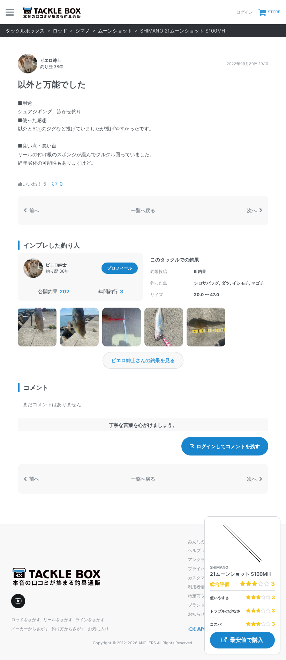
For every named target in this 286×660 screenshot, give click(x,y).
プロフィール (119, 268)
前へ (33, 210)
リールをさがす (58, 619)
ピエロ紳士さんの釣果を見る (143, 360)
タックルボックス (25, 31)
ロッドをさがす (25, 619)
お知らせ (196, 614)
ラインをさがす (90, 619)
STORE (274, 11)
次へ (252, 210)
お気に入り (98, 628)
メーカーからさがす (30, 628)
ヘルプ (194, 550)
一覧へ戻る (143, 210)
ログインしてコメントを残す (228, 446)
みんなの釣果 (200, 541)
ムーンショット (115, 31)
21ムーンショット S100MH (240, 574)
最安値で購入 (246, 640)
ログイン (244, 12)
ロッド (60, 31)
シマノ (82, 31)
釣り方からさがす (68, 628)
